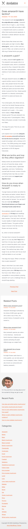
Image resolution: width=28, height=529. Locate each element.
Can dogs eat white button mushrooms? (13, 404)
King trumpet (6, 470)
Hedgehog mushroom (8, 465)
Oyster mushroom (7, 495)
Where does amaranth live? (12, 327)
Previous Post (14, 286)
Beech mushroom (7, 440)
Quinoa (4, 506)
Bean (3, 437)
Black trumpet (6, 443)
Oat (3, 492)
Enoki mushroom (7, 456)
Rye (3, 509)
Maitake (4, 484)
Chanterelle (5, 448)
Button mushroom (7, 445)
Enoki (3, 454)
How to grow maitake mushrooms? (12, 420)
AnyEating (12, 3)
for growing (8, 136)
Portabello (5, 503)
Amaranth (4, 16)
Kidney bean (5, 467)
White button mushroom (9, 517)
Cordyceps (5, 451)
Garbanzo (4, 462)
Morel (3, 489)
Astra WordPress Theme (14, 525)
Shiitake (4, 512)
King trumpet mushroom (9, 473)
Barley (4, 434)
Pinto (3, 498)
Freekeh (4, 459)
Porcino (4, 500)
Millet (3, 487)
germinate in (5, 213)
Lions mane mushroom (8, 481)
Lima (3, 478)
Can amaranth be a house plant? (12, 349)
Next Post (14, 291)
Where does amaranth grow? (13, 306)
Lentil (3, 476)
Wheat (4, 514)
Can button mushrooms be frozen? (12, 407)
